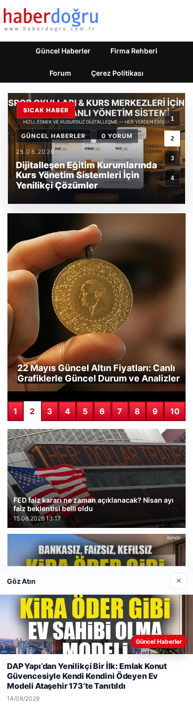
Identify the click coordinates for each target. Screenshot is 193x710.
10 (175, 411)
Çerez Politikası (117, 73)
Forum (60, 73)
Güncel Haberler (63, 51)
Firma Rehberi (133, 51)
